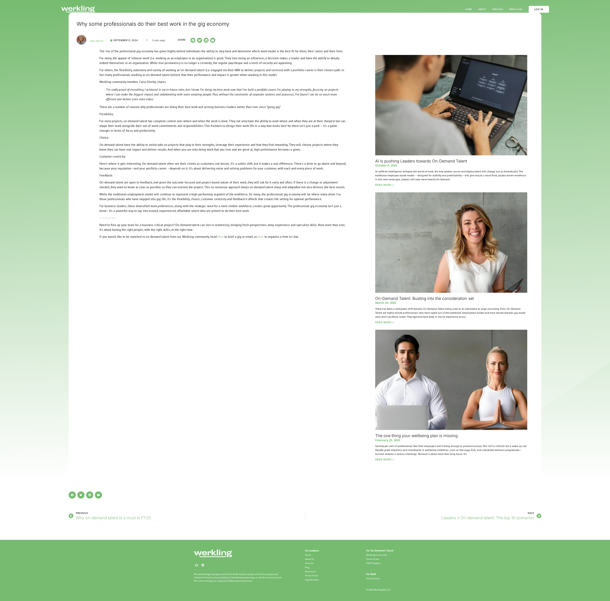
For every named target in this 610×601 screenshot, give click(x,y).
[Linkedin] (202, 565)
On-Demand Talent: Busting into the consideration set (424, 298)
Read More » (384, 185)
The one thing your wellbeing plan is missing (416, 435)
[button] (193, 40)
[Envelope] (196, 565)
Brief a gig (515, 9)
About (482, 9)
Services (497, 9)
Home (468, 9)
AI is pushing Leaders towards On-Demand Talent (421, 161)
